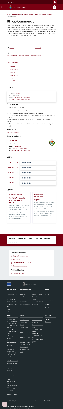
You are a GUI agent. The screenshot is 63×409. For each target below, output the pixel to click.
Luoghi (47, 305)
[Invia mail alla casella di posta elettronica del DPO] (11, 381)
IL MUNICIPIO (13, 140)
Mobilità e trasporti (37, 294)
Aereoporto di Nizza (25, 342)
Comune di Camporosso (25, 328)
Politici (8, 309)
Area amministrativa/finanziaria (43, 14)
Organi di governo (11, 302)
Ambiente (22, 294)
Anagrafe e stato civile (25, 298)
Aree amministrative (12, 294)
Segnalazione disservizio (37, 336)
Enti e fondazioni (11, 299)
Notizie (47, 294)
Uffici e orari (10, 368)
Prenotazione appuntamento (37, 340)
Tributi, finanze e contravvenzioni (37, 303)
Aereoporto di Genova (25, 333)
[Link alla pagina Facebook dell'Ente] (46, 320)
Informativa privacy (37, 320)
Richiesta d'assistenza (37, 344)
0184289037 (18, 93)
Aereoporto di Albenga (25, 338)
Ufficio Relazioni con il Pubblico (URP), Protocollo (12, 363)
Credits (35, 401)
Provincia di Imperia (24, 320)
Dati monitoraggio (11, 401)
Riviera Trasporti (24, 347)
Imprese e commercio (25, 304)
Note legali (35, 322)
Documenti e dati (11, 297)
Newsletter (48, 322)
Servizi (24, 401)
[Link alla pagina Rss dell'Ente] (49, 320)
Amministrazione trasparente (37, 330)
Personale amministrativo (12, 305)
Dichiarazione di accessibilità (25, 351)
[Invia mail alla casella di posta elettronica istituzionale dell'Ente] (12, 337)
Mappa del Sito (48, 401)
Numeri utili (10, 371)
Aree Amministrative (27, 14)
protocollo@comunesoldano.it (21, 97)
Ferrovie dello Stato (25, 344)
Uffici (8, 311)
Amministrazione (16, 14)
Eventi (47, 307)
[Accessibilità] (5, 404)
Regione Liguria (10, 2)
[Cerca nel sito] (53, 7)
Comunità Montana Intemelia (25, 323)
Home (8, 14)
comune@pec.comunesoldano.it (21, 100)
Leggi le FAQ (35, 333)
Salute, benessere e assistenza (37, 298)
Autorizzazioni (23, 302)
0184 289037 (18, 146)
